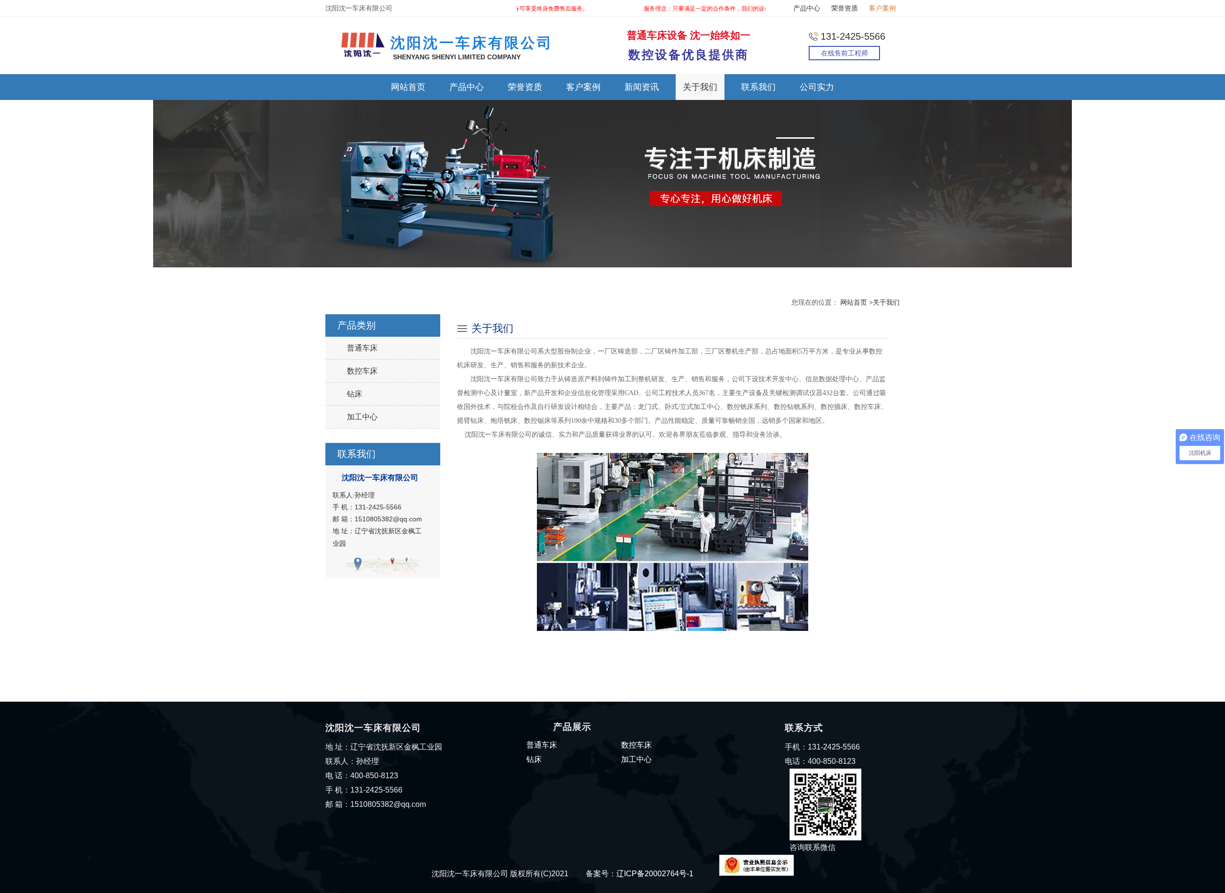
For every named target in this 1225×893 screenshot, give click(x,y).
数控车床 (362, 371)
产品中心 (806, 8)
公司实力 (817, 87)
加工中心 (362, 417)
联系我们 (758, 87)
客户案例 (882, 8)
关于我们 (700, 87)
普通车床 (362, 348)
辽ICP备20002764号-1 (654, 874)
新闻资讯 (641, 87)
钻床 (354, 394)
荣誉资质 (844, 8)
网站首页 (408, 87)
